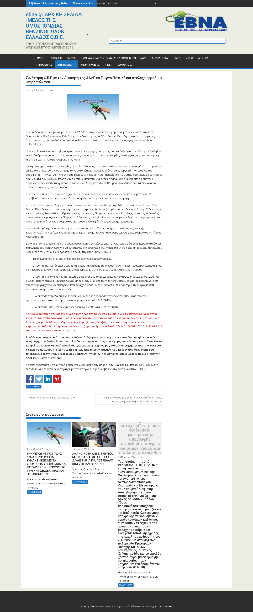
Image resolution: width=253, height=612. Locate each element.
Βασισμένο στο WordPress (97, 606)
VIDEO (189, 58)
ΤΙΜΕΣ (176, 58)
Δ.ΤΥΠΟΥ (203, 58)
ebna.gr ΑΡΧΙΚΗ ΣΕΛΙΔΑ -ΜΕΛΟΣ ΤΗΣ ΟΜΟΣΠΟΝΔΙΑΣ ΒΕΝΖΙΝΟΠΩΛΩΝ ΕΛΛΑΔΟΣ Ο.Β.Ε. (54, 25)
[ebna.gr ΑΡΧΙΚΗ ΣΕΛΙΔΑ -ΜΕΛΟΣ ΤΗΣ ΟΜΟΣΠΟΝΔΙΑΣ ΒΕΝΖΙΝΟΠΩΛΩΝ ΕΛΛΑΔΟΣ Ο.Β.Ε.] (29, 59)
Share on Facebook (30, 379)
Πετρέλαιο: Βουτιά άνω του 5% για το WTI (54, 397)
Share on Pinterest (57, 379)
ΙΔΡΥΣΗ (71, 58)
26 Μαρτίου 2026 (126, 457)
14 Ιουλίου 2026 (81, 449)
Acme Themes (163, 606)
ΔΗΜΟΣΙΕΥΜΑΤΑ (90, 65)
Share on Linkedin (48, 379)
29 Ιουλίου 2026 (35, 449)
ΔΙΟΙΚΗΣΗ (56, 58)
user (51, 90)
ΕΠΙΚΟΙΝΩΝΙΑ (44, 65)
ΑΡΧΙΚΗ (40, 58)
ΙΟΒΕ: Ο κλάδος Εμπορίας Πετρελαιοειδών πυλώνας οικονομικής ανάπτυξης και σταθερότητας (132, 399)
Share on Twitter (39, 379)
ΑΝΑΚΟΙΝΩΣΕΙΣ (66, 65)
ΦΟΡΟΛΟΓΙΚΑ (160, 58)
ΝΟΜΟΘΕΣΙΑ (125, 65)
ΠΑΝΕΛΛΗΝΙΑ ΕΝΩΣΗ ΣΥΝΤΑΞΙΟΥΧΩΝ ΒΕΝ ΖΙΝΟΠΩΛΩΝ (113, 58)
